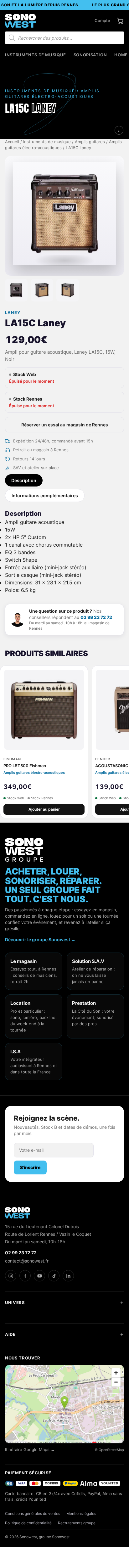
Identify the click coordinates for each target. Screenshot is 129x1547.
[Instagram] (10, 1275)
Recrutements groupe (76, 1523)
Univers (15, 1302)
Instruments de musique (35, 55)
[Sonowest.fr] (20, 21)
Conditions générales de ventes (32, 1513)
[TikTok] (53, 1275)
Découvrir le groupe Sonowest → (40, 939)
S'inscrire (30, 1167)
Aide (10, 1334)
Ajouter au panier (44, 809)
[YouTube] (39, 1275)
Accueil (12, 141)
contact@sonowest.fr (27, 1260)
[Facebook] (25, 1275)
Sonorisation (90, 55)
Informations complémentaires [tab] (45, 495)
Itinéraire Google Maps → (30, 1449)
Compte (102, 20)
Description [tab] (23, 480)
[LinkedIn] (68, 1275)
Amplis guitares (90, 141)
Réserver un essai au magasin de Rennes (64, 424)
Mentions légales (81, 1513)
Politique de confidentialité (28, 1523)
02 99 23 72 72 (96, 617)
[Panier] (120, 21)
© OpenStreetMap (109, 1450)
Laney (12, 312)
